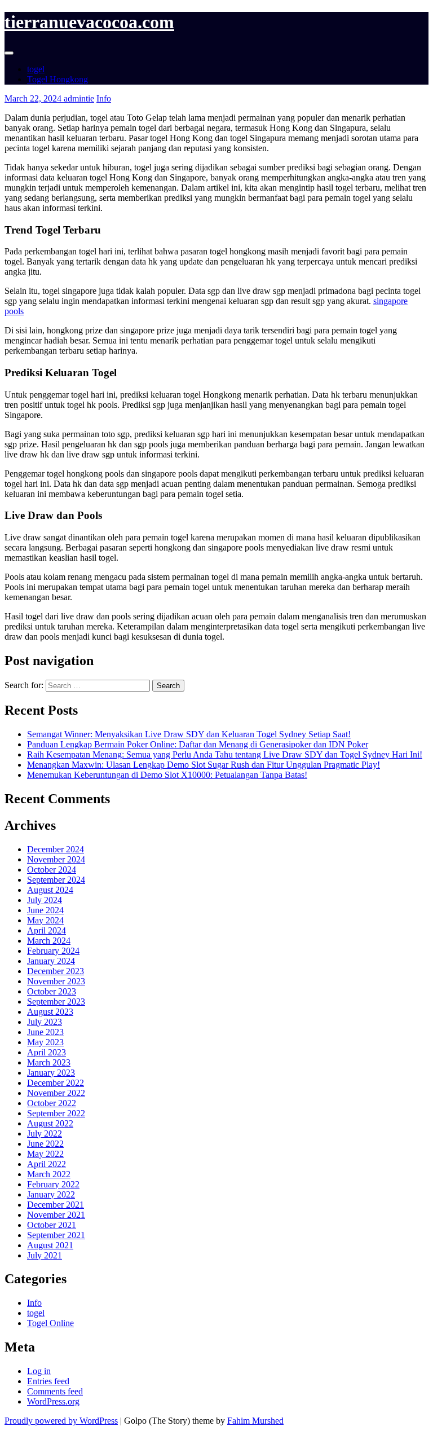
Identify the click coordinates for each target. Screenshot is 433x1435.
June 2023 (45, 1032)
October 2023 (51, 991)
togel (36, 69)
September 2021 (56, 1235)
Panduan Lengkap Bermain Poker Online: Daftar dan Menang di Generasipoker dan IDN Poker (197, 744)
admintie (79, 98)
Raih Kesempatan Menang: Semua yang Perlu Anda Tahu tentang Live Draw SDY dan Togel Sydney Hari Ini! (224, 754)
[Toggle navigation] (9, 53)
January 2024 (51, 961)
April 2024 (46, 930)
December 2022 (55, 1083)
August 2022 (50, 1123)
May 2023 (45, 1042)
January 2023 (51, 1072)
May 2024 (45, 920)
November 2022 (56, 1093)
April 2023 (46, 1052)
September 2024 (56, 879)
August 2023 (50, 1011)
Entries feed (48, 1381)
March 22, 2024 (34, 98)
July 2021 (44, 1255)
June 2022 (45, 1143)
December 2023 (55, 971)
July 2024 (44, 900)
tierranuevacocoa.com (89, 22)
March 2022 (48, 1174)
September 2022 (56, 1113)
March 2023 (48, 1062)
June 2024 (45, 910)
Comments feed (55, 1391)
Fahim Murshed (255, 1420)
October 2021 (51, 1225)
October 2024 (51, 869)
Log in (39, 1371)
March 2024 (48, 940)
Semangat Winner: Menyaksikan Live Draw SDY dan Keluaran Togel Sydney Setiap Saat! (189, 734)
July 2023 (44, 1022)
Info (103, 98)
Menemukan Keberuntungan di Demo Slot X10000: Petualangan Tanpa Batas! (167, 775)
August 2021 (50, 1245)
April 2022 (46, 1164)
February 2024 (53, 951)
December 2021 (55, 1204)
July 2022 (44, 1133)
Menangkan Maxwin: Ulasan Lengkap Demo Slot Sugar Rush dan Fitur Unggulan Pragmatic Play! (203, 764)
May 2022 (45, 1154)
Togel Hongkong (57, 79)
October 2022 (51, 1103)
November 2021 (56, 1215)
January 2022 (51, 1194)
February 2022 (53, 1184)
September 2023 (56, 1001)
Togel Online (50, 1323)
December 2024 (55, 849)
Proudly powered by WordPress (61, 1420)
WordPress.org (53, 1401)
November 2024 (56, 859)
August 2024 (50, 890)
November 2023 (56, 981)
